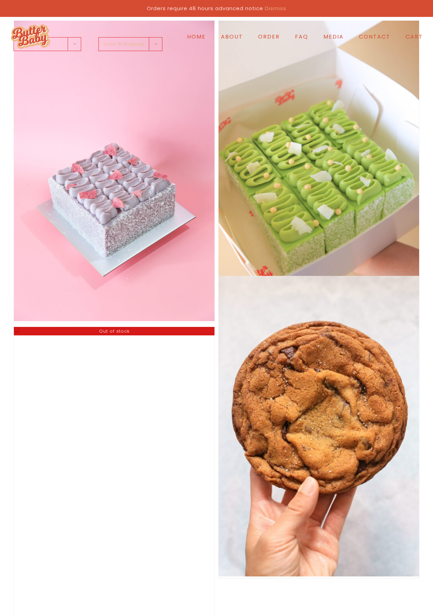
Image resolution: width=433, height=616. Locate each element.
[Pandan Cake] (319, 171)
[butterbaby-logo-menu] (30, 25)
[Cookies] (319, 426)
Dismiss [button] (275, 8)
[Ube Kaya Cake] (114, 171)
